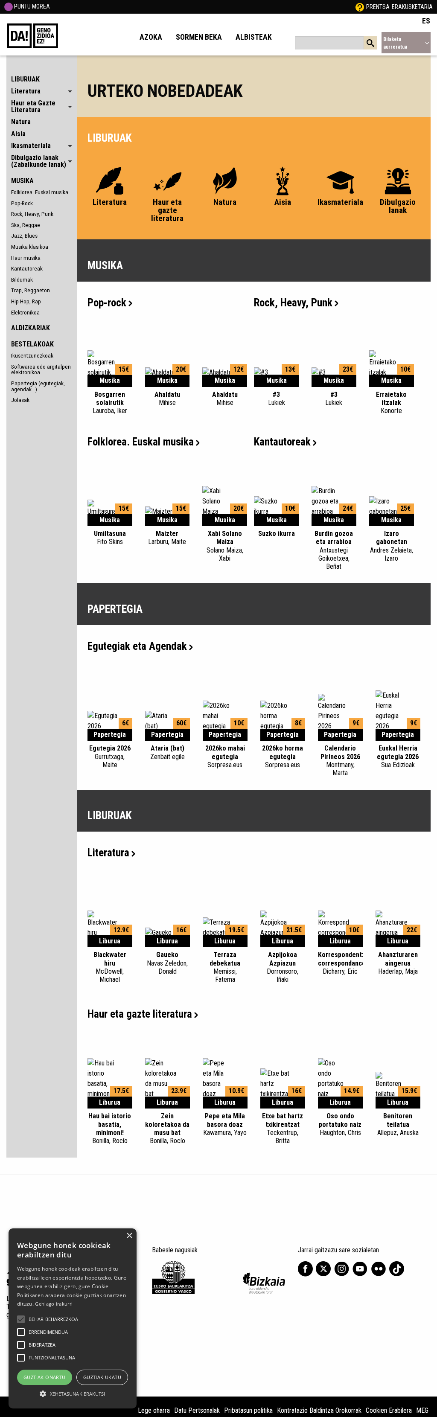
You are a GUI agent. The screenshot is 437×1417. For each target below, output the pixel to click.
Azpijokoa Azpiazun (282, 967)
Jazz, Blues (24, 235)
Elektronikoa (25, 312)
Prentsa (378, 6)
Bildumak (22, 279)
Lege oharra (154, 1410)
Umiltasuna (110, 538)
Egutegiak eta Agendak (137, 646)
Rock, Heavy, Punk (32, 213)
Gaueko (167, 963)
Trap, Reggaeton (30, 290)
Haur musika (26, 257)
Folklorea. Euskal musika (39, 192)
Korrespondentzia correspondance (344, 963)
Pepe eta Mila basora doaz (225, 1124)
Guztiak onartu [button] (44, 1377)
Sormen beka (199, 37)
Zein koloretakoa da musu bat (167, 1128)
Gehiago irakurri (54, 1304)
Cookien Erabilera (389, 1410)
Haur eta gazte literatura (139, 1014)
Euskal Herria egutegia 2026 (398, 756)
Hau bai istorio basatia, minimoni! (109, 1128)
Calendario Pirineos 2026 (340, 760)
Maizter (167, 538)
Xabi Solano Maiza (225, 546)
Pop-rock (106, 303)
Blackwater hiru (109, 967)
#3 (276, 398)
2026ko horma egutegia (282, 756)
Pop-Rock (22, 203)
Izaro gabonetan (391, 546)
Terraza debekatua (225, 967)
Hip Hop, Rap (26, 301)
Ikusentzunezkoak (32, 355)
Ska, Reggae (25, 224)
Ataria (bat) (167, 752)
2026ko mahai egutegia (225, 756)
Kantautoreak (27, 268)
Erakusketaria (412, 6)
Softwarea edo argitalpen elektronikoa (41, 369)
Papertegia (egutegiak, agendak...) (38, 386)
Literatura (108, 853)
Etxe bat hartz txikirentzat (282, 1128)
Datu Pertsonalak (197, 1410)
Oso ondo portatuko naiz (340, 1124)
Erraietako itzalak (391, 402)
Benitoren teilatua (398, 1124)
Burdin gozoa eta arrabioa (334, 550)
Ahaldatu (167, 398)
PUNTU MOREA (31, 6)
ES (426, 21)
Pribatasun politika (248, 1410)
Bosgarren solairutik (110, 402)
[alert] (73, 1318)
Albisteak (254, 37)
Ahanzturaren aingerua (398, 963)
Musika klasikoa (29, 246)
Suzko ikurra (276, 534)
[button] (20, 1319)
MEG (422, 1410)
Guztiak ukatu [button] (102, 1377)
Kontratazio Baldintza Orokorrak (319, 1410)
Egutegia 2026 (110, 756)
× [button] (129, 1236)
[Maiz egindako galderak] (359, 6)
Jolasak (20, 399)
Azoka (151, 37)
